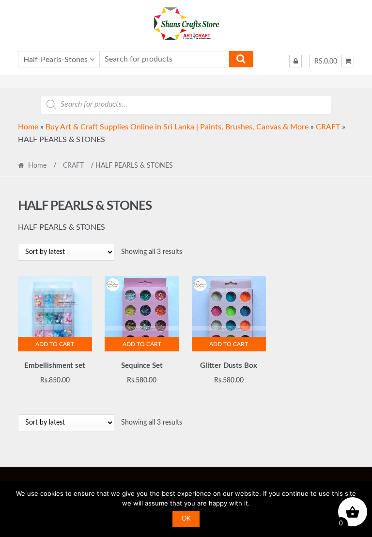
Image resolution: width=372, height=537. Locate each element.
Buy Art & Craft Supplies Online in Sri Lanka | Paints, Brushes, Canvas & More (177, 127)
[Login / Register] (295, 61)
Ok (186, 519)
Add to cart (54, 344)
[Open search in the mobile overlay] (186, 104)
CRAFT (328, 127)
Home (28, 127)
